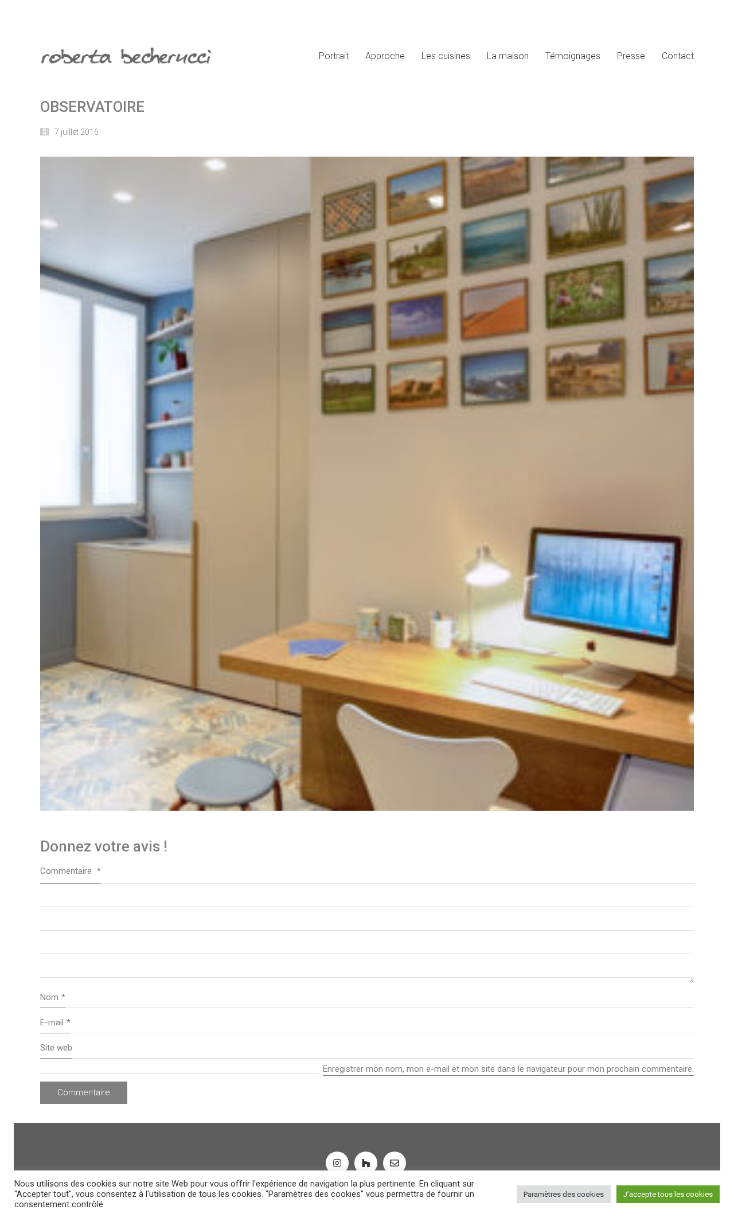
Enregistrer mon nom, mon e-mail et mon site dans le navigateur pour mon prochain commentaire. (508, 1069)
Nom (52, 997)
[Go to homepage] (126, 56)
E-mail (55, 1022)
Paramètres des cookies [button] (564, 1194)
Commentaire (70, 871)
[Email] (394, 1163)
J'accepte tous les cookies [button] (668, 1194)
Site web (56, 1048)
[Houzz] (365, 1163)
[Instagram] (337, 1163)
